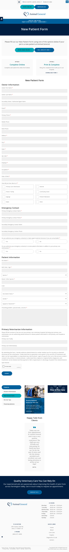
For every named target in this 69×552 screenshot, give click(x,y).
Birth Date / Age (7, 267)
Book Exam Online (24, 50)
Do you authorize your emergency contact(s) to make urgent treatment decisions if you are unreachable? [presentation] (31, 238)
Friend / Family (10, 191)
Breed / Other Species (8, 279)
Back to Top (28, 549)
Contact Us (34, 492)
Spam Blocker (5, 362)
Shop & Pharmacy (57, 390)
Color (3, 286)
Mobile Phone (5, 122)
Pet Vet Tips (7, 400)
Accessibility (13, 549)
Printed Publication (45, 197)
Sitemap (22, 549)
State (4, 149)
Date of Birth (6, 176)
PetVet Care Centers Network (60, 549)
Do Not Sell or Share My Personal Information (19, 548)
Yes (7, 241)
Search (18, 549)
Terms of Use (5, 548)
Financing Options (9, 404)
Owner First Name (7, 88)
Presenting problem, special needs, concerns (14, 307)
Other (41, 202)
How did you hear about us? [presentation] (10, 183)
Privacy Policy (6, 549)
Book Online (27, 7)
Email (4, 108)
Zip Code (5, 156)
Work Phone (5, 129)
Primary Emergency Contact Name (12, 211)
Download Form (51, 72)
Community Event (44, 191)
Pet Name (5, 260)
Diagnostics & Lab (52, 537)
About (52, 530)
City (3, 142)
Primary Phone (6, 115)
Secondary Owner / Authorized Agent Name (14, 101)
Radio (7, 202)
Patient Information (10, 391)
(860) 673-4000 (48, 2)
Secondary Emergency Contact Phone (12, 231)
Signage (8, 197)
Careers (51, 540)
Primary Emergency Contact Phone (12, 217)
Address (4, 135)
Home (52, 527)
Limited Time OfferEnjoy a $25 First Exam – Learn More (34, 21)
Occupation (5, 169)
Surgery (51, 535)
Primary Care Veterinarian (13, 186)
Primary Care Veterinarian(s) (9, 345)
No (40, 241)
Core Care (52, 532)
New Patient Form (9, 395)
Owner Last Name (7, 94)
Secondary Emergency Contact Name (12, 224)
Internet (42, 186)
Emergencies (42, 7)
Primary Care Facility (7, 339)
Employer (5, 163)
